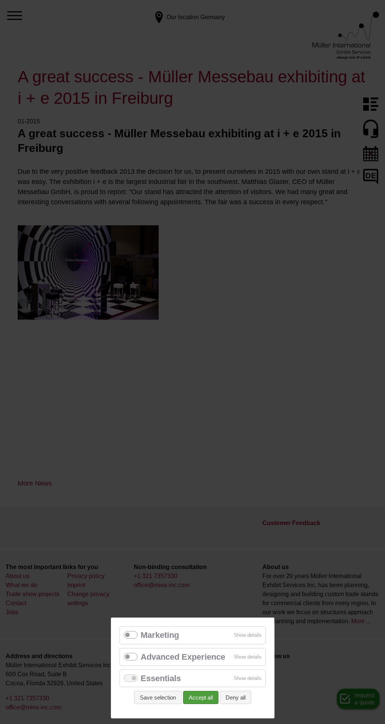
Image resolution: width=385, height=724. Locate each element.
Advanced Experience (183, 657)
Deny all (236, 697)
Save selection (158, 697)
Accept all (201, 697)
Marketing (160, 635)
